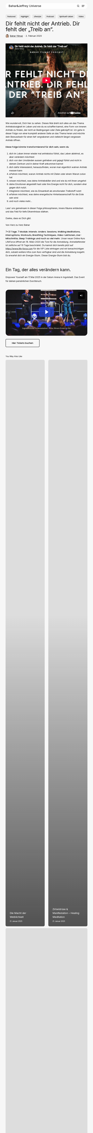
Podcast (50, 16)
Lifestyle (37, 16)
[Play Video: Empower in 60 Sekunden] (46, 312)
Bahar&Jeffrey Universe (25, 5)
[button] (83, 6)
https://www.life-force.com (19, 248)
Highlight (25, 16)
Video (81, 16)
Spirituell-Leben (66, 16)
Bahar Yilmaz (16, 36)
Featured (11, 16)
